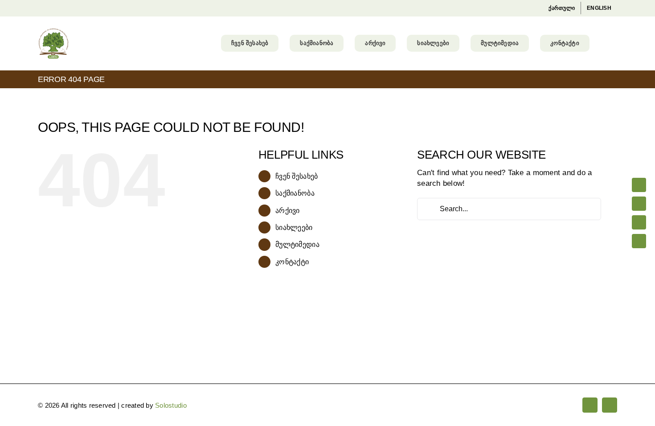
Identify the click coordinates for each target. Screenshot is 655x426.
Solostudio (171, 405)
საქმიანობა (295, 193)
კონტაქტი (292, 262)
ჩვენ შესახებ (296, 176)
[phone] (639, 241)
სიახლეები (293, 227)
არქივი (287, 210)
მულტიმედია (297, 244)
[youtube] (639, 204)
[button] (603, 43)
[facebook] (639, 185)
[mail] (639, 222)
